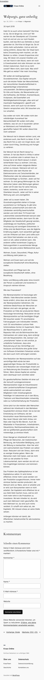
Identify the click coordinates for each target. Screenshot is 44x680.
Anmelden (4, 1)
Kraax (20, 21)
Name (6, 582)
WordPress (16, 675)
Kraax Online (19, 6)
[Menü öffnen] (39, 6)
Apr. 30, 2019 (8, 21)
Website (6, 601)
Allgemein (27, 21)
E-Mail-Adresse (10, 591)
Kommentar (8, 558)
